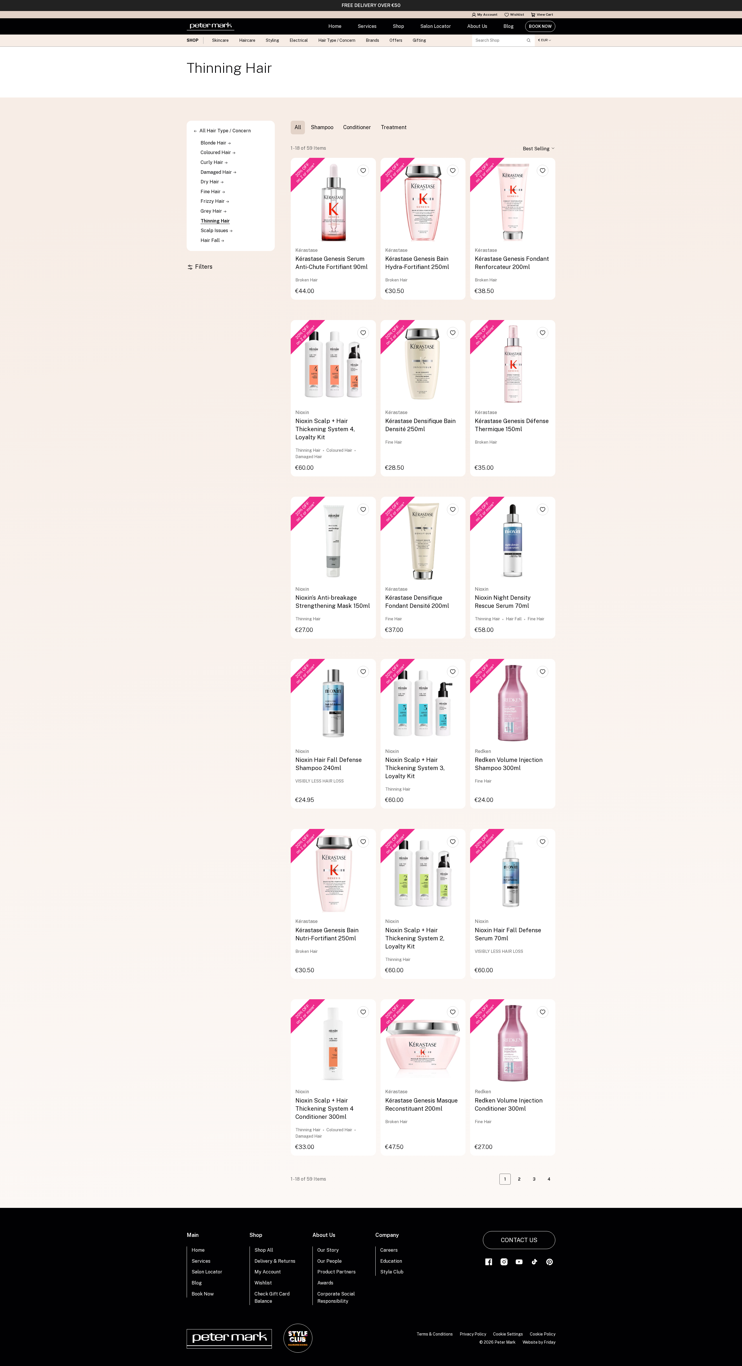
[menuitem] (335, 26)
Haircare (247, 40)
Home (334, 26)
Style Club (391, 1272)
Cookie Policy (542, 1334)
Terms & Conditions (435, 1334)
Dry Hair (210, 182)
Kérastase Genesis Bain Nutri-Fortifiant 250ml (327, 934)
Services (367, 26)
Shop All (263, 1250)
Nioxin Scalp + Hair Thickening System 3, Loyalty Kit (415, 768)
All (297, 127)
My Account (487, 14)
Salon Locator (435, 26)
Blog (508, 26)
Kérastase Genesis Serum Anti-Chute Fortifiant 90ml (331, 262)
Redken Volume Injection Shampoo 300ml (509, 763)
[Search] (528, 40)
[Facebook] (488, 1261)
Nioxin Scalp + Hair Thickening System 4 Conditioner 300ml (324, 1108)
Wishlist (517, 14)
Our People (329, 1261)
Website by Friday (539, 1342)
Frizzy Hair (213, 201)
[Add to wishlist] (363, 170)
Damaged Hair (217, 172)
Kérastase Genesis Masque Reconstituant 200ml (421, 1104)
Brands (372, 40)
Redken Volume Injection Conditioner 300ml (509, 1104)
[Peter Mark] (210, 26)
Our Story (328, 1250)
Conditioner (357, 127)
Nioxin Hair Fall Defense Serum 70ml (508, 934)
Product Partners (336, 1272)
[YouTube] (519, 1261)
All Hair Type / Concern (225, 130)
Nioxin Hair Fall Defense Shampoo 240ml (328, 763)
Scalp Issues (215, 230)
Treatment (394, 127)
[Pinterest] (549, 1261)
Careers (389, 1250)
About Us (477, 26)
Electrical (299, 40)
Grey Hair (212, 211)
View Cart (545, 14)
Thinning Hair (215, 221)
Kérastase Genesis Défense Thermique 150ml (512, 425)
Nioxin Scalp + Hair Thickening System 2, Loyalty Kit (414, 938)
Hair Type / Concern (336, 40)
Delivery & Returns (274, 1261)
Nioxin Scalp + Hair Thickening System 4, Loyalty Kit (325, 429)
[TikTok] (534, 1261)
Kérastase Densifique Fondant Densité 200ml (417, 601)
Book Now (540, 26)
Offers (396, 40)
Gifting (419, 40)
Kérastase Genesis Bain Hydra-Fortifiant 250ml (417, 262)
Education (391, 1261)
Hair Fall (211, 240)
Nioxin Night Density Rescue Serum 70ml (503, 601)
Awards (325, 1283)
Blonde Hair (214, 143)
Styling (272, 40)
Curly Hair (212, 162)
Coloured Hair (216, 152)
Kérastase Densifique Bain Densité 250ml (420, 425)
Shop (398, 26)
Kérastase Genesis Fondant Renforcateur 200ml (512, 262)
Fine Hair (211, 191)
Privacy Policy (473, 1334)
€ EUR (543, 40)
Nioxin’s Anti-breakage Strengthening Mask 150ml (332, 601)
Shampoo (322, 127)
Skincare (220, 40)
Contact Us (519, 1240)
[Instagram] (504, 1261)
